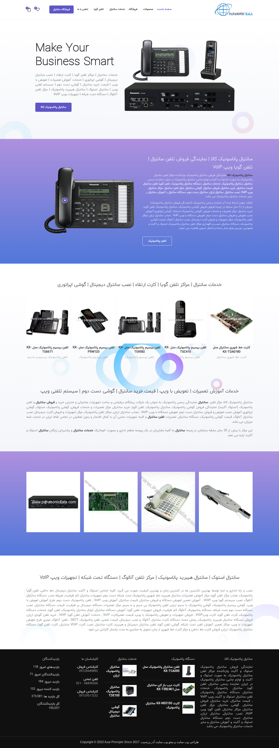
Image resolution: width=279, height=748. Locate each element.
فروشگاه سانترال (61, 9)
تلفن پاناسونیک (177, 499)
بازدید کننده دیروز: (47, 689)
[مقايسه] (213, 302)
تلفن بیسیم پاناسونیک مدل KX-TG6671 (47, 349)
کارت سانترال (121, 502)
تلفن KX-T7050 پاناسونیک (168, 494)
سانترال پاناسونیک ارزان (113, 671)
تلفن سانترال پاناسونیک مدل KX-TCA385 (161, 669)
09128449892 (88, 671)
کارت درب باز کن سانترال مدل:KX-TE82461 (163, 687)
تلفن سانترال (158, 499)
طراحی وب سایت (188, 742)
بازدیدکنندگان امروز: (46, 674)
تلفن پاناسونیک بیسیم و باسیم (47, 357)
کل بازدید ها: (50, 696)
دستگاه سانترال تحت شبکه (53, 502)
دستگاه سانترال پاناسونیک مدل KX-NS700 (53, 493)
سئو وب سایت (164, 742)
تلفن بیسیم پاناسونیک (185, 357)
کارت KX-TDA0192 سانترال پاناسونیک (111, 493)
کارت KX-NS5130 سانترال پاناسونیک (163, 705)
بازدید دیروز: (51, 682)
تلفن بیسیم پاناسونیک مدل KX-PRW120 (93, 349)
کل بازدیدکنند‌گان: (48, 704)
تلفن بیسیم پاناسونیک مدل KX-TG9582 (139, 349)
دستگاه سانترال (102, 502)
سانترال (180, 430)
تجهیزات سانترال (225, 499)
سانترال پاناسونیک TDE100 (113, 691)
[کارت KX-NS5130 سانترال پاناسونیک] (188, 707)
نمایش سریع (213, 311)
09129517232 (88, 696)
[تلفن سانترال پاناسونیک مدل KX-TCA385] (188, 671)
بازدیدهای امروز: (48, 667)
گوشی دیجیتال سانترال (114, 711)
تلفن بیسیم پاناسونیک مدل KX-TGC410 (185, 349)
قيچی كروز (225, 494)
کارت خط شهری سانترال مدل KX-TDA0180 (231, 349)
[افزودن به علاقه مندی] (213, 319)
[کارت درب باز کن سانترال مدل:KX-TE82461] (188, 689)
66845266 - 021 (87, 683)
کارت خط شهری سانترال (231, 357)
